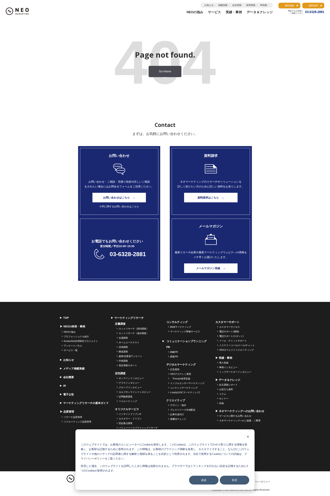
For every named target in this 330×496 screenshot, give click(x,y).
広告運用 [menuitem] (174, 369)
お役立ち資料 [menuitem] (226, 389)
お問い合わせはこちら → (119, 197)
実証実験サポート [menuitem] (128, 365)
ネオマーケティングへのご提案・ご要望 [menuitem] (239, 420)
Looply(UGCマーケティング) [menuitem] (185, 392)
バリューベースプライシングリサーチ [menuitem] (138, 428)
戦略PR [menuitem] (174, 352)
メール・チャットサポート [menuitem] (233, 340)
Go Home (165, 71)
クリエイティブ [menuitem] (175, 400)
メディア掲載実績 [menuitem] (74, 368)
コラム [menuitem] (222, 394)
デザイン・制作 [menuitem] (178, 405)
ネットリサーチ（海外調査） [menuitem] (134, 333)
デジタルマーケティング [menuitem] (181, 364)
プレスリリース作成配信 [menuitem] (182, 410)
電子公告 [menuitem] (68, 394)
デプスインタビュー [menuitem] (129, 383)
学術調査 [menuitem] (123, 361)
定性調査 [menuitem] (120, 373)
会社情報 (236, 5)
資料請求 (313, 5)
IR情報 (263, 5)
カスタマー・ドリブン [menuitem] (130, 418)
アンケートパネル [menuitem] (73, 345)
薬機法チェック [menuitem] (178, 419)
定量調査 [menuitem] (120, 323)
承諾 (203, 480)
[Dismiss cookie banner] (248, 437)
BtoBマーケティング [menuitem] (180, 327)
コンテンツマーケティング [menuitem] (184, 388)
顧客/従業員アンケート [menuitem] (130, 356)
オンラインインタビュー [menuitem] (131, 378)
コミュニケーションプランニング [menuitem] (186, 341)
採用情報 (250, 5)
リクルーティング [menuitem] (128, 401)
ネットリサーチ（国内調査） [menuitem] (134, 328)
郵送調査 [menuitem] (123, 351)
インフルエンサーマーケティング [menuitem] (187, 383)
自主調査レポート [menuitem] (228, 384)
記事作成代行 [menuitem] (177, 414)
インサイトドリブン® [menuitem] (130, 414)
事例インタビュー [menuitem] (228, 367)
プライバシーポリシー (258, 481)
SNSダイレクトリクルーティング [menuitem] (236, 350)
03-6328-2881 (128, 254)
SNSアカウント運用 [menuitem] (180, 374)
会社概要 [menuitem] (68, 377)
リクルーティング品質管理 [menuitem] (77, 421)
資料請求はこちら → (210, 197)
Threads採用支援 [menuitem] (180, 378)
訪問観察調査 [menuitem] (126, 396)
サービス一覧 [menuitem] (71, 350)
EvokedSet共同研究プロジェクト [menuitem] (81, 341)
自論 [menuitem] (221, 403)
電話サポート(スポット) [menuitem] (231, 336)
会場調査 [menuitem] (123, 338)
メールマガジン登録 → (211, 268)
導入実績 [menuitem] (223, 362)
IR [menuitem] (64, 385)
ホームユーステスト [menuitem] (129, 342)
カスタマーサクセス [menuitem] (229, 327)
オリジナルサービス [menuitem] (127, 409)
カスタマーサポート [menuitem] (227, 322)
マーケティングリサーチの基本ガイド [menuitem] (86, 403)
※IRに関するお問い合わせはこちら (119, 206)
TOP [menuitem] (66, 317)
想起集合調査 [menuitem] (126, 423)
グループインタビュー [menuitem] (130, 387)
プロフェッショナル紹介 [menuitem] (76, 336)
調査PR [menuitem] (174, 356)
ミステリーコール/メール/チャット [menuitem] (237, 345)
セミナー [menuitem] (223, 398)
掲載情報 (222, 5)
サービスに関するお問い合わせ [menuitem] (235, 416)
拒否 (234, 480)
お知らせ (209, 5)
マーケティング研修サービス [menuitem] (185, 331)
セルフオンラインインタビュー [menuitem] (135, 392)
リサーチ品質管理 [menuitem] (73, 417)
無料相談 (289, 5)
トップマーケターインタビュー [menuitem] (235, 372)
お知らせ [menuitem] (68, 360)
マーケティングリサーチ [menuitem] (129, 317)
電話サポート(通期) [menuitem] (229, 331)
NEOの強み (195, 12)
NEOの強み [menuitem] (70, 332)
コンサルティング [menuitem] (177, 322)
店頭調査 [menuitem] (123, 347)
